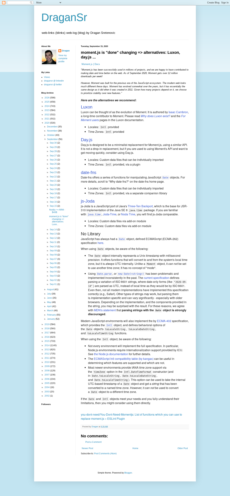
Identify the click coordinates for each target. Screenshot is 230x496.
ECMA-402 (164, 321)
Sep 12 (53, 238)
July (49, 294)
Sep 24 (53, 168)
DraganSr (64, 17)
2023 (47, 110)
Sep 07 (53, 259)
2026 (47, 97)
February (51, 315)
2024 (47, 106)
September (52, 139)
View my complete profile (62, 58)
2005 (47, 383)
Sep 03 (53, 276)
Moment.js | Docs (91, 64)
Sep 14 (53, 229)
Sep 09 (53, 250)
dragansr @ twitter (53, 84)
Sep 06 (53, 263)
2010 (47, 362)
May (49, 302)
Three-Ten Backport (140, 206)
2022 (47, 114)
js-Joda (88, 201)
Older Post (183, 448)
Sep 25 (53, 164)
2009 (47, 366)
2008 (47, 370)
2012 (47, 353)
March (50, 310)
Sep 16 (53, 202)
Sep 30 (53, 143)
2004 (47, 387)
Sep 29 (53, 147)
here (100, 243)
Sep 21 (53, 181)
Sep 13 (53, 233)
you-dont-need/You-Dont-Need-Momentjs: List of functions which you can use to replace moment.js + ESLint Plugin (131, 416)
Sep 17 (53, 197)
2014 (47, 345)
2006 (47, 379)
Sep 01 (53, 284)
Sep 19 (53, 189)
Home (135, 448)
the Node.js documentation (111, 354)
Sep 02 (53, 280)
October (51, 135)
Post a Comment (93, 442)
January (51, 319)
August (50, 289)
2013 (47, 349)
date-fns (88, 172)
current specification (156, 278)
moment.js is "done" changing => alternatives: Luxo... (58, 220)
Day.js (86, 139)
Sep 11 (53, 242)
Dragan (66, 50)
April (49, 306)
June (49, 298)
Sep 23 (53, 172)
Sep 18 (53, 193)
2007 (47, 374)
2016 (47, 337)
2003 (47, 391)
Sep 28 (53, 151)
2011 (47, 358)
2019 (47, 324)
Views (47, 77)
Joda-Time (109, 214)
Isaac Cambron (178, 112)
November (52, 131)
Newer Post (87, 448)
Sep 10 (53, 246)
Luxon (86, 107)
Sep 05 (53, 267)
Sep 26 (53, 159)
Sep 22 (53, 176)
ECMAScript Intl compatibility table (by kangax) (123, 359)
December (52, 126)
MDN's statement (105, 310)
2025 (47, 102)
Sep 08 (53, 254)
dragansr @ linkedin (54, 81)
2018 (47, 328)
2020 (47, 123)
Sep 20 (53, 185)
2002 (47, 396)
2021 (47, 118)
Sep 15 (53, 206)
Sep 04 (53, 271)
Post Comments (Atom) (105, 453)
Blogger (128, 473)
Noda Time (128, 214)
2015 (47, 341)
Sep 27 (53, 155)
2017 (47, 332)
